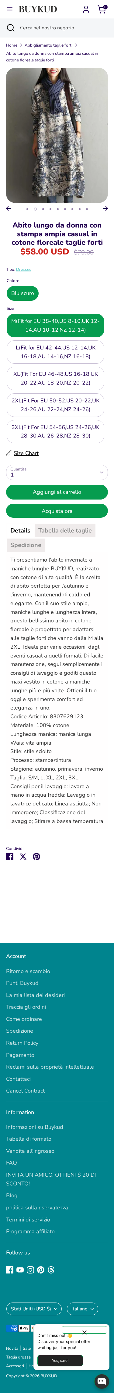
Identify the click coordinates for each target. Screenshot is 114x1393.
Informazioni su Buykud (34, 1127)
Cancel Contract (25, 1090)
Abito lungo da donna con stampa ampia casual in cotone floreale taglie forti (52, 57)
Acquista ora (57, 511)
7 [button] (72, 209)
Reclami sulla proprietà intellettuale (50, 1066)
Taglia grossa (18, 1357)
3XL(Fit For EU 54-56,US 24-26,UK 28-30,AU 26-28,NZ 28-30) (55, 432)
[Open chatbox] (102, 1381)
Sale (27, 1348)
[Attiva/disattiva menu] (10, 9)
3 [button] (43, 209)
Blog (12, 1195)
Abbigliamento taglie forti (48, 45)
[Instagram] (30, 1269)
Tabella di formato (28, 1138)
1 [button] (27, 209)
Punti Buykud (22, 983)
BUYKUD (48, 1376)
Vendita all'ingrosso (30, 1151)
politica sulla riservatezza (37, 1207)
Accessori (15, 1366)
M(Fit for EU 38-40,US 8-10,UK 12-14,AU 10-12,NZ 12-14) (55, 325)
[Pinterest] (40, 1269)
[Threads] (51, 1269)
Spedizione (19, 1030)
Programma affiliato (30, 1231)
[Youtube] (20, 1269)
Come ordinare (24, 1019)
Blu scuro (22, 293)
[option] (57, 135)
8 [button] (80, 209)
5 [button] (58, 209)
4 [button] (50, 209)
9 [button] (87, 209)
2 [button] (35, 209)
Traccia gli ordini (26, 1007)
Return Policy (22, 1043)
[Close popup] (84, 1329)
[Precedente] (8, 208)
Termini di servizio (28, 1219)
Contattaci (18, 1079)
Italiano (79, 1309)
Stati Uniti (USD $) (31, 1309)
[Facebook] (9, 1269)
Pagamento (20, 1055)
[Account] (86, 7)
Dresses (23, 269)
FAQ (11, 1162)
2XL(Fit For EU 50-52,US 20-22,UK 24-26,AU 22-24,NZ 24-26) (55, 405)
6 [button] (65, 209)
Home (11, 45)
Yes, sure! (60, 1360)
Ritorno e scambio (28, 971)
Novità (12, 1348)
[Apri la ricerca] (10, 27)
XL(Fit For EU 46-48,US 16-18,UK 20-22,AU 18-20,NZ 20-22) (55, 378)
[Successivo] (105, 208)
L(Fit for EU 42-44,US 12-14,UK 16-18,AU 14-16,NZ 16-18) (55, 352)
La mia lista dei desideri (35, 995)
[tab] (20, 530)
